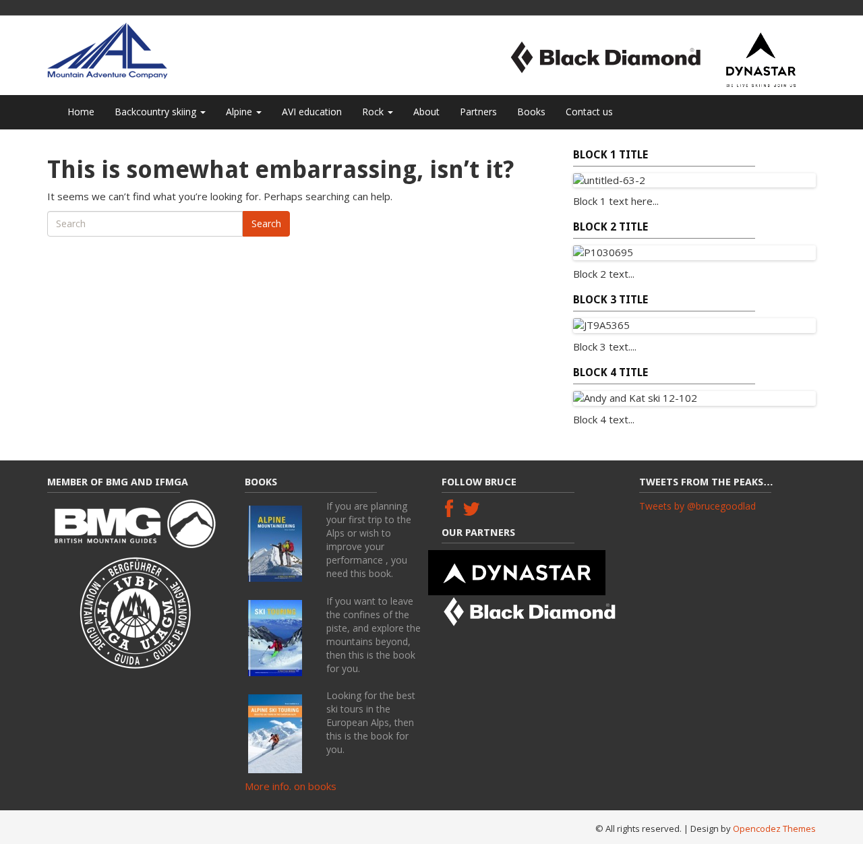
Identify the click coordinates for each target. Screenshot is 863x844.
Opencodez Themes (774, 828)
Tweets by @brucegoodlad (697, 506)
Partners (478, 111)
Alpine (240, 111)
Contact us (589, 111)
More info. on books (290, 786)
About (426, 111)
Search (266, 223)
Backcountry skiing (157, 111)
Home (80, 111)
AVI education (312, 111)
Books (531, 111)
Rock (374, 111)
